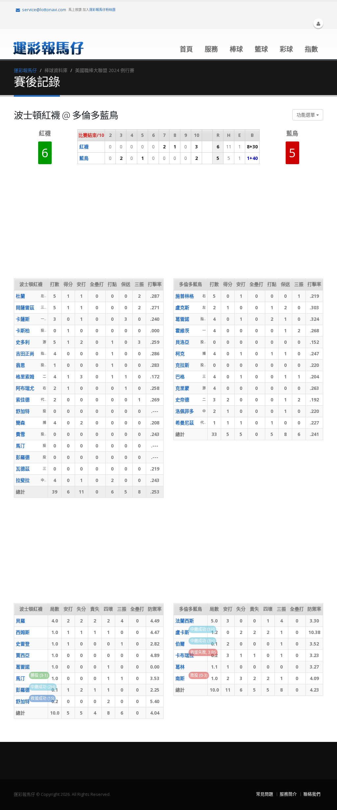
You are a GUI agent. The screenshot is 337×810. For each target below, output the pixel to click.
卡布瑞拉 (184, 655)
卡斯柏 (23, 330)
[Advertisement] (133, 226)
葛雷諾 (182, 319)
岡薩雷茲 (25, 307)
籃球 (261, 49)
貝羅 (20, 621)
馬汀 (20, 446)
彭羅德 (23, 457)
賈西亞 (23, 655)
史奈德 (182, 399)
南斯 (180, 678)
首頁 (186, 49)
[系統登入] (318, 23)
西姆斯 (23, 632)
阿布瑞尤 (25, 388)
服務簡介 (288, 794)
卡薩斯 (23, 319)
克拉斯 (182, 365)
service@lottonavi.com (44, 10)
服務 (211, 49)
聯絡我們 (312, 794)
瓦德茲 (23, 469)
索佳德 (23, 399)
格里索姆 (25, 376)
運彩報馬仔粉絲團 (102, 9)
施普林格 (184, 296)
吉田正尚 (25, 353)
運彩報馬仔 (25, 70)
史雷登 (23, 644)
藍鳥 (84, 158)
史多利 (23, 342)
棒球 (236, 49)
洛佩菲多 (184, 411)
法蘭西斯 (184, 621)
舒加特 (23, 411)
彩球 (286, 49)
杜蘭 (20, 296)
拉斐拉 (23, 480)
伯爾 (180, 644)
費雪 (20, 434)
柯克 (180, 353)
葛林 (180, 667)
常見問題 (264, 794)
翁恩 (20, 365)
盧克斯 (182, 307)
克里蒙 (182, 388)
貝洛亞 (182, 342)
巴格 (180, 376)
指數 (311, 49)
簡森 (20, 422)
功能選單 (306, 115)
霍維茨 (182, 330)
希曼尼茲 (184, 422)
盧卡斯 (182, 632)
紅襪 (84, 146)
